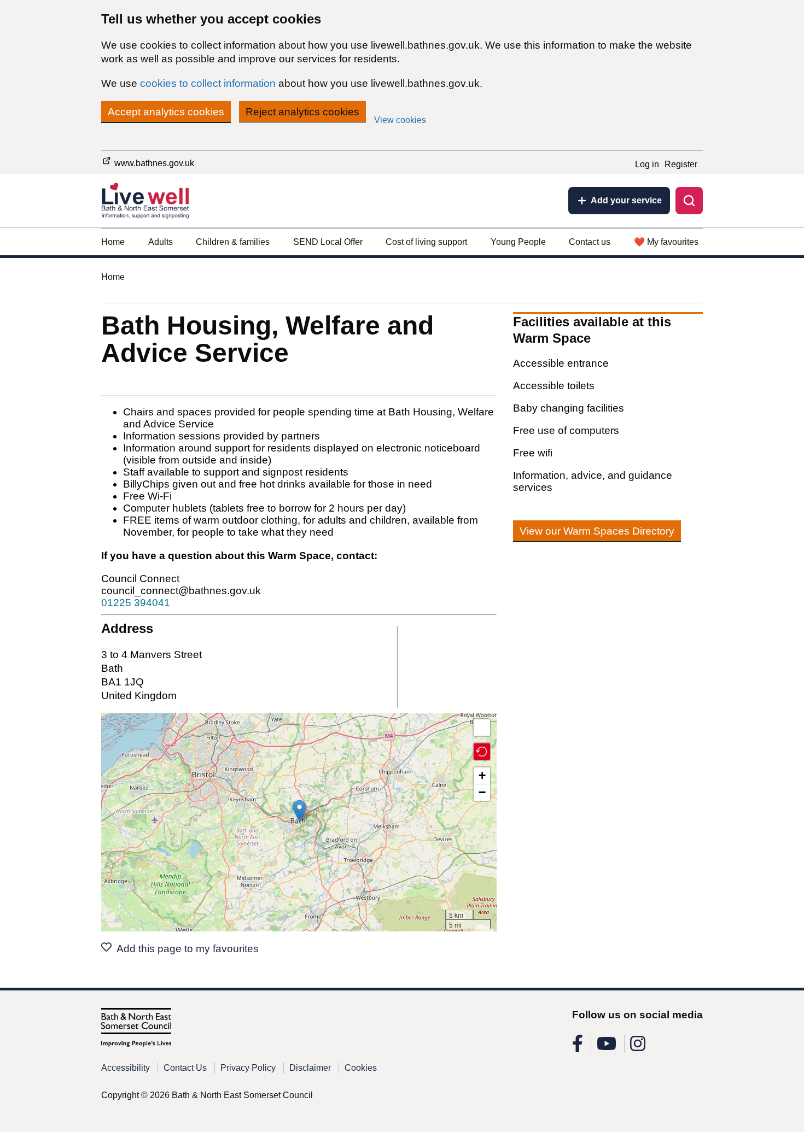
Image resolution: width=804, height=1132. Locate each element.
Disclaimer (310, 1067)
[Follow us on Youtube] (606, 1047)
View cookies (400, 120)
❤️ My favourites (666, 242)
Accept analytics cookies (166, 112)
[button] (299, 811)
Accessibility (125, 1067)
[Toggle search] (689, 200)
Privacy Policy (248, 1067)
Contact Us (185, 1067)
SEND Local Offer (328, 242)
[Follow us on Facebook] (577, 1047)
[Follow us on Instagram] (637, 1047)
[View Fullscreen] (482, 727)
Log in (647, 164)
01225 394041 (135, 602)
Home (113, 242)
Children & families (233, 242)
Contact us (589, 242)
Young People (518, 242)
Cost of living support (426, 242)
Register (681, 164)
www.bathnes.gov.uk (153, 163)
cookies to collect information (208, 83)
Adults (160, 242)
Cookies (361, 1067)
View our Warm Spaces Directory (597, 531)
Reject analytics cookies (302, 112)
